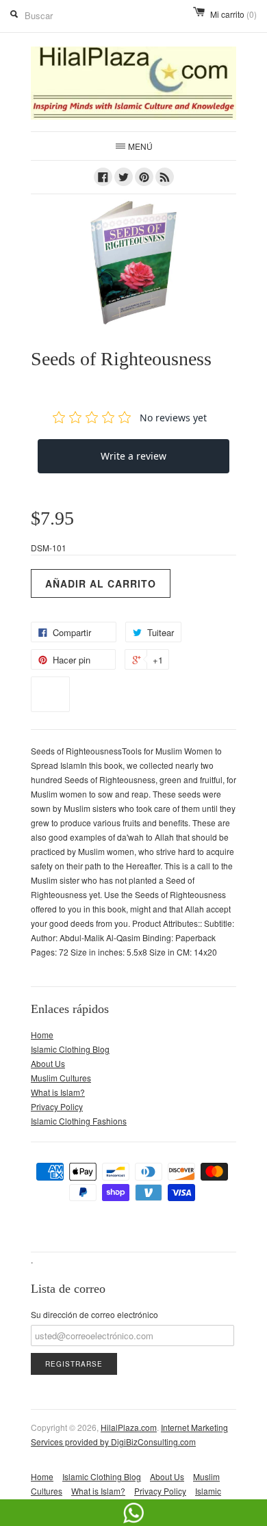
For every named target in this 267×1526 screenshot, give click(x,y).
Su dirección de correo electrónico (94, 1314)
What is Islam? (58, 1092)
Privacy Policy (57, 1106)
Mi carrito (233, 14)
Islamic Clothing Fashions (79, 1121)
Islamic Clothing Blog (70, 1049)
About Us (48, 1063)
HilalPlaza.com (129, 1427)
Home (42, 1034)
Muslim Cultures (61, 1077)
